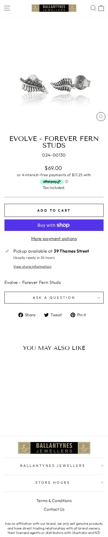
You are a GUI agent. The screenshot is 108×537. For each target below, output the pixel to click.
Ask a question (54, 297)
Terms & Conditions (54, 500)
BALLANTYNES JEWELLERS (52, 465)
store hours (52, 482)
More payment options (54, 238)
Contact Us (54, 509)
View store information (32, 266)
